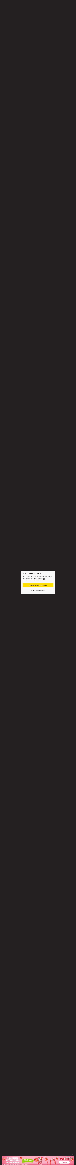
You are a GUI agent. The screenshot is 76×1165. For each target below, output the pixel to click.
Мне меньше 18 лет (37, 590)
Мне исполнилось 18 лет (37, 585)
